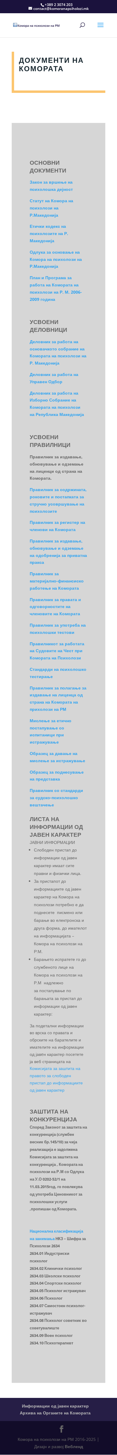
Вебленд (74, 1446)
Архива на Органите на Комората (55, 1413)
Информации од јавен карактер (55, 1406)
